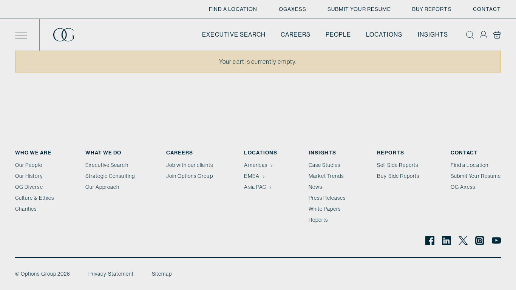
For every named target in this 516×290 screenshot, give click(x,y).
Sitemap (162, 274)
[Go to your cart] (497, 35)
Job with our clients (189, 165)
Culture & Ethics (34, 198)
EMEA (251, 176)
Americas (255, 165)
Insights (433, 34)
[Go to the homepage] (70, 35)
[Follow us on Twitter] (463, 240)
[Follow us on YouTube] (496, 240)
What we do (103, 153)
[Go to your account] (483, 35)
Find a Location (233, 9)
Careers (295, 34)
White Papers (325, 209)
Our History (29, 176)
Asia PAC (255, 187)
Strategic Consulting (110, 176)
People (338, 34)
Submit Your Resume (359, 9)
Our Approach (102, 187)
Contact (487, 9)
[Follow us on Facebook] (429, 240)
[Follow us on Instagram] (479, 240)
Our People (28, 165)
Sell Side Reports (397, 165)
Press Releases (327, 198)
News (315, 187)
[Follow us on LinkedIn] (446, 240)
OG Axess (463, 187)
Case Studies (325, 165)
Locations (384, 34)
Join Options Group (189, 176)
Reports (318, 220)
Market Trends (326, 176)
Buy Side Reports (398, 176)
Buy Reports (432, 9)
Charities (26, 209)
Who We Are (33, 153)
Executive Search (234, 34)
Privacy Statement (111, 274)
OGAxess (292, 9)
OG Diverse (29, 187)
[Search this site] (470, 35)
